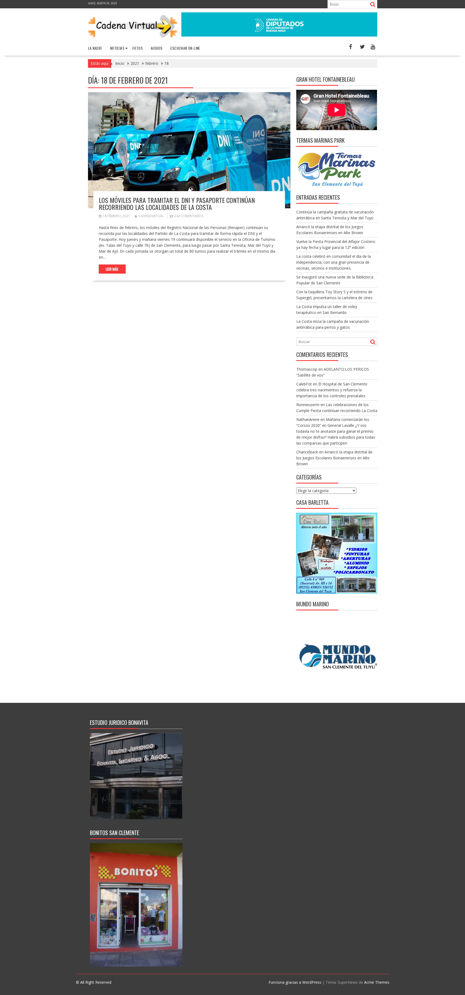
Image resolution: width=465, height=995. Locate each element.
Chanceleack (307, 451)
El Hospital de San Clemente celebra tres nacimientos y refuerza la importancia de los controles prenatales (331, 389)
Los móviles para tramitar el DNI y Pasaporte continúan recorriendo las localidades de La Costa (177, 203)
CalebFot (304, 383)
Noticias (117, 48)
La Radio (95, 48)
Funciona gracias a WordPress (295, 982)
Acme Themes (376, 982)
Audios (156, 48)
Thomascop (306, 369)
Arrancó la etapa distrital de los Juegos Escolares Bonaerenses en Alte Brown (334, 457)
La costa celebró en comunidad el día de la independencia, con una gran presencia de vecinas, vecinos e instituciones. (333, 262)
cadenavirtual (151, 216)
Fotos (137, 48)
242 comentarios (188, 216)
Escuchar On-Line (185, 48)
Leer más (112, 269)
